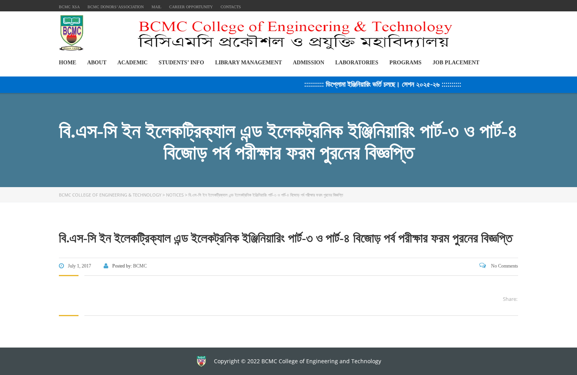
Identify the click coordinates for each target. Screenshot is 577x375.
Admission (308, 63)
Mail (156, 7)
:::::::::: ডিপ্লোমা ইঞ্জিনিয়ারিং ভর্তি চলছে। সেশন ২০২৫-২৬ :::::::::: (377, 84)
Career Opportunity (191, 7)
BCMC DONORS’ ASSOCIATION (116, 7)
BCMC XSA (69, 7)
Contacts (231, 7)
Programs (405, 63)
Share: (510, 298)
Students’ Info (181, 63)
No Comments (504, 266)
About (96, 63)
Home (67, 63)
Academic (132, 63)
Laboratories (356, 63)
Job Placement (456, 63)
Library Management (248, 63)
